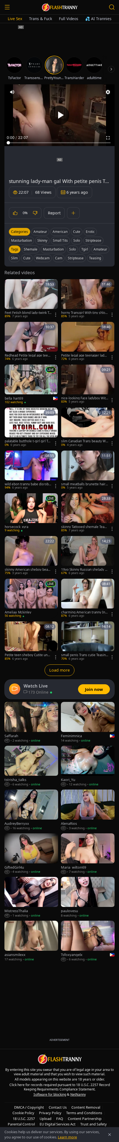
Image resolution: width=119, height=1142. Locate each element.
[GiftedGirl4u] (31, 853)
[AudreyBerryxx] (31, 810)
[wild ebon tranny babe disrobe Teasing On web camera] (31, 470)
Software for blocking (49, 1094)
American (60, 231)
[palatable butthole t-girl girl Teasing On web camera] (31, 427)
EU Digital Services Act (58, 1124)
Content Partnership (85, 1118)
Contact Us (58, 1107)
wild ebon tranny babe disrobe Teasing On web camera (28, 484)
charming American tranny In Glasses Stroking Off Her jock (84, 612)
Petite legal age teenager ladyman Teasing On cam (83, 355)
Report (54, 213)
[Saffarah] (31, 722)
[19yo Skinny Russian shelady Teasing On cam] (87, 555)
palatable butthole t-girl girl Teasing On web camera (28, 441)
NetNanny (78, 1094)
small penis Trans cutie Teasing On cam (84, 655)
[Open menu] (7, 7)
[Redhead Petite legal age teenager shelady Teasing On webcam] (31, 341)
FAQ (59, 1118)
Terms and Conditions (84, 1112)
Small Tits (60, 240)
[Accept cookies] (110, 1135)
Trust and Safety (93, 1124)
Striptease (93, 240)
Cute (76, 231)
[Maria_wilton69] (88, 853)
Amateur (40, 231)
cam (58, 258)
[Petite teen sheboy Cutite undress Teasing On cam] (31, 641)
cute (26, 258)
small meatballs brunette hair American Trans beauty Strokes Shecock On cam (84, 484)
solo (72, 249)
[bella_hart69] (31, 385)
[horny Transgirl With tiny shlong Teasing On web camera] (87, 299)
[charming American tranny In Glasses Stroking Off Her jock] (87, 598)
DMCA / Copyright (29, 1107)
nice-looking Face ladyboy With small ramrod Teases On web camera (84, 398)
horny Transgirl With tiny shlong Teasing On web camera (84, 312)
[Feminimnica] (88, 722)
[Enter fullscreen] (108, 137)
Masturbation (21, 240)
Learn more (67, 1137)
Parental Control (21, 1124)
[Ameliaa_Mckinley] (31, 598)
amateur (100, 249)
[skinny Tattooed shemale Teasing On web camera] (87, 513)
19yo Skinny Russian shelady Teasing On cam (84, 569)
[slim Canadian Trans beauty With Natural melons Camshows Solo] (87, 427)
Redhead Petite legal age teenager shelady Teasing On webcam (28, 355)
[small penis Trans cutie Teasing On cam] (87, 641)
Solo (76, 240)
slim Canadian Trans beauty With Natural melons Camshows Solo (84, 441)
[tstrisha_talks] (31, 766)
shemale (30, 249)
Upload (45, 1118)
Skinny (42, 240)
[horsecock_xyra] (31, 513)
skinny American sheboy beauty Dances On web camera (28, 569)
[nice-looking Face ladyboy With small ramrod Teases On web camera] (87, 384)
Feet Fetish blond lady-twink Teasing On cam (28, 312)
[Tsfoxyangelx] (88, 941)
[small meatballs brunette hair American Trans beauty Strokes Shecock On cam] (87, 470)
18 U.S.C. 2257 (24, 1118)
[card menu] (55, 314)
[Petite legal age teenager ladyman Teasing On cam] (87, 341)
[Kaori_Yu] (88, 766)
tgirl (84, 249)
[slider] (59, 142)
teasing (95, 258)
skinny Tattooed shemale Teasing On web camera (84, 527)
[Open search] (112, 7)
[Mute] (12, 92)
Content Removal (85, 1107)
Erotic (90, 231)
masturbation (53, 249)
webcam (43, 258)
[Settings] (108, 92)
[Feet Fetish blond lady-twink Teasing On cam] (31, 299)
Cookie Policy (23, 1112)
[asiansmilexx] (31, 941)
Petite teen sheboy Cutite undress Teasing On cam (28, 655)
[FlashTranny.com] (59, 7)
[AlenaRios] (88, 810)
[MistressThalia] (31, 897)
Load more (59, 670)
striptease (76, 258)
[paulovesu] (88, 897)
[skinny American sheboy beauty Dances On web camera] (31, 555)
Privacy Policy (50, 1112)
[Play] (59, 115)
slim (14, 258)
